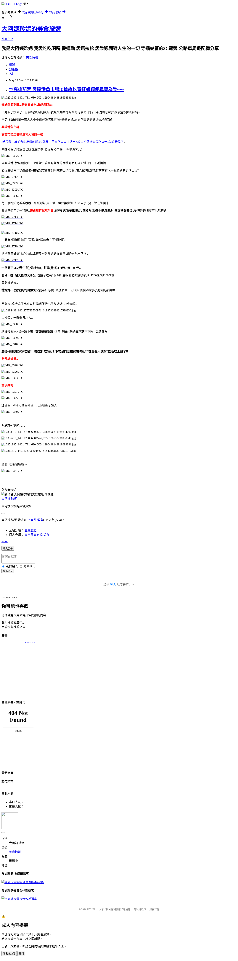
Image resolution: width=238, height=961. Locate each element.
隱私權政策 (140, 909)
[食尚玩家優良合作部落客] (19, 898)
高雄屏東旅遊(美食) (37, 534)
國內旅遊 (30, 530)
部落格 (13, 69)
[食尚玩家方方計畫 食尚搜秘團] (22, 882)
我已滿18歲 (9, 953)
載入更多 (8, 548)
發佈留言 (8, 571)
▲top (4, 541)
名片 (12, 73)
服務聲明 (154, 909)
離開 (21, 953)
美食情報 (32, 57)
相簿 (12, 64)
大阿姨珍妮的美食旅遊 (31, 28)
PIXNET (91, 909)
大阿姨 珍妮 (9, 498)
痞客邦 (32, 520)
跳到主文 (7, 39)
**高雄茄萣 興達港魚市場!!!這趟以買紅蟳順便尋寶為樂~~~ (66, 89)
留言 (40, 520)
